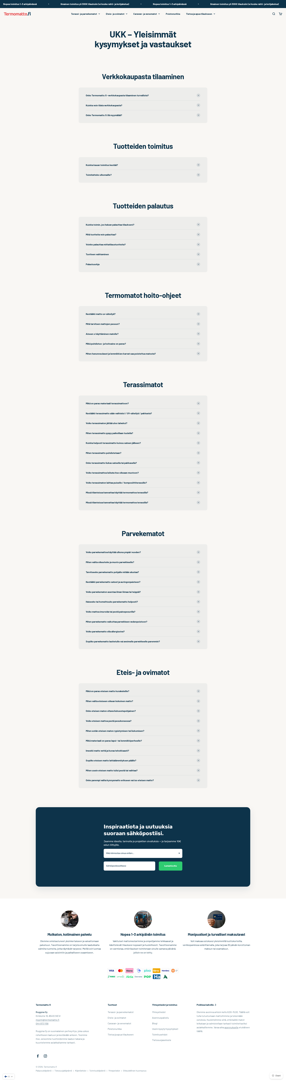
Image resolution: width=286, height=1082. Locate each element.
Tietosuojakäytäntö (63, 1070)
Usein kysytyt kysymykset (165, 1028)
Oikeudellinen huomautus (134, 1070)
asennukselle (231, 1027)
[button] (8, 1076)
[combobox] (143, 853)
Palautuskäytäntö (44, 1070)
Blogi (154, 1023)
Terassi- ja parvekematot (84, 13)
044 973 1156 (42, 1023)
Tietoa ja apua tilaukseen (199, 13)
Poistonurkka (173, 13)
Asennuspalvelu (160, 1017)
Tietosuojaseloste (161, 1040)
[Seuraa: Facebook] (38, 1056)
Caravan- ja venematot (145, 13)
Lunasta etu (170, 866)
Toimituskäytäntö (97, 1070)
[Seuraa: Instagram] (45, 1056)
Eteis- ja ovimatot (115, 13)
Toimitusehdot (159, 1034)
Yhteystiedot (159, 1012)
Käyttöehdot (80, 1070)
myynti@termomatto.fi (47, 1019)
